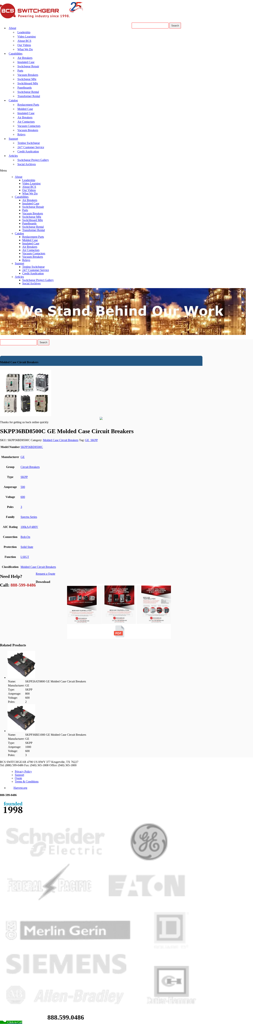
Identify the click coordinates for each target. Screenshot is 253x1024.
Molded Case (25, 108)
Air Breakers (24, 57)
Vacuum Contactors (28, 125)
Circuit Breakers (30, 467)
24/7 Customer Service (30, 147)
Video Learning (26, 36)
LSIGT (25, 556)
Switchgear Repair (28, 66)
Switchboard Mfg (27, 83)
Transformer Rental (28, 96)
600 (23, 496)
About (12, 28)
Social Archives (26, 164)
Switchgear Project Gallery (33, 160)
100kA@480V (29, 526)
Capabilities (15, 53)
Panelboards (24, 87)
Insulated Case (25, 62)
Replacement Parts (28, 104)
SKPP (24, 477)
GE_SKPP (91, 440)
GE (23, 457)
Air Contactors (26, 121)
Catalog (13, 100)
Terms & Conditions (27, 781)
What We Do (25, 49)
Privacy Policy (23, 771)
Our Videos (24, 45)
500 (23, 487)
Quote (18, 778)
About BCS (24, 40)
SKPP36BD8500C (32, 447)
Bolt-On (25, 536)
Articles (13, 155)
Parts (20, 70)
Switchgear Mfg (26, 79)
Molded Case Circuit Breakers (60, 440)
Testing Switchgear (28, 143)
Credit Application (28, 151)
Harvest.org (20, 787)
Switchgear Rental (28, 91)
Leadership (23, 32)
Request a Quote (45, 573)
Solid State (27, 546)
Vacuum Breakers (27, 74)
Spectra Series (29, 516)
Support (13, 138)
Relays (21, 134)
